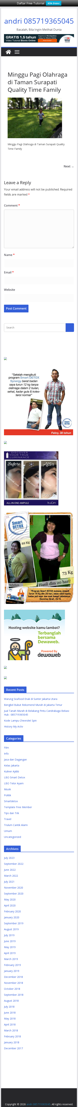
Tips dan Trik (11, 813)
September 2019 (13, 923)
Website (9, 290)
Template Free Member (18, 807)
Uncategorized (12, 837)
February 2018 (12, 1036)
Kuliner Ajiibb (11, 771)
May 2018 (10, 1018)
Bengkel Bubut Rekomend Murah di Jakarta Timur (33, 705)
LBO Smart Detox (14, 777)
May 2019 (10, 947)
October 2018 (12, 988)
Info (6, 753)
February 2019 (12, 965)
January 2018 (11, 1042)
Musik (7, 789)
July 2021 (9, 881)
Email (9, 272)
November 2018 (13, 983)
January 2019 (11, 971)
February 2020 (12, 911)
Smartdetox (11, 801)
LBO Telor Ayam (14, 783)
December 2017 (13, 1048)
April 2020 (10, 905)
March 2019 (11, 959)
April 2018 (10, 1024)
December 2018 (13, 977)
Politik (7, 795)
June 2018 (10, 1012)
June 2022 (10, 869)
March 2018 (11, 1030)
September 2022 (13, 863)
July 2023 (9, 858)
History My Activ (13, 726)
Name (9, 255)
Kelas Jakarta (11, 765)
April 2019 (10, 953)
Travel (7, 819)
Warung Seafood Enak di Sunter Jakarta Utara (30, 699)
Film (6, 747)
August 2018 (11, 1000)
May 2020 (10, 899)
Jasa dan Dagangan (15, 759)
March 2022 (11, 875)
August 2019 (11, 929)
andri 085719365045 (39, 21)
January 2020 (11, 917)
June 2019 (10, 941)
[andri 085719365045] (8, 52)
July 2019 (9, 935)
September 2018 (13, 994)
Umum (8, 831)
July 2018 (9, 1006)
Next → (69, 166)
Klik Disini (53, 3)
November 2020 (13, 887)
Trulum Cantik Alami (16, 825)
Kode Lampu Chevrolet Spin (20, 720)
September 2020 (13, 893)
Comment (12, 205)
